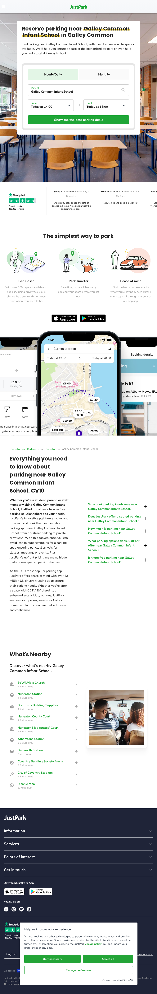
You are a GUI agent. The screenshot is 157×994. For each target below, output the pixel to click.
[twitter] (21, 909)
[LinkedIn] (29, 909)
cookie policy (93, 944)
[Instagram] (13, 909)
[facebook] (6, 909)
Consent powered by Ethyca (115, 980)
